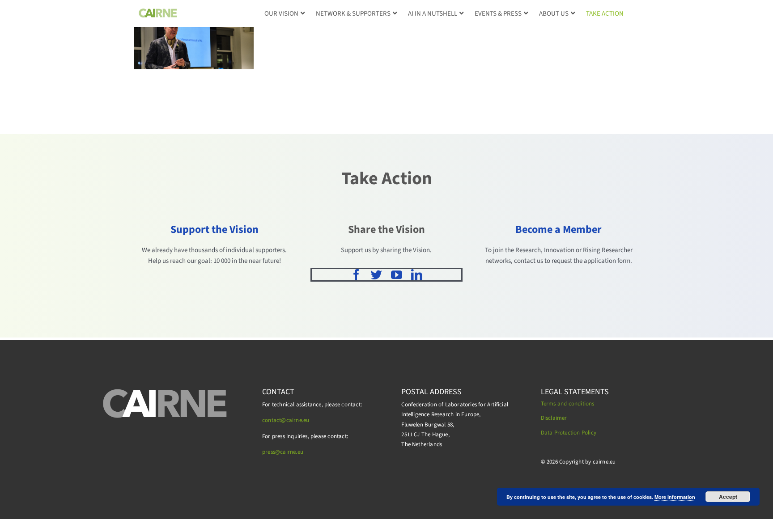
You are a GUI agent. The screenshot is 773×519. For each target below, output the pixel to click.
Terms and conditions (568, 404)
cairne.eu (291, 452)
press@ (271, 452)
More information (674, 497)
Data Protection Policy (568, 433)
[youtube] (396, 274)
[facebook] (356, 274)
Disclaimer (554, 418)
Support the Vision (214, 229)
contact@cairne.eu (285, 420)
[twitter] (376, 274)
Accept (728, 497)
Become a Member (558, 229)
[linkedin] (416, 274)
